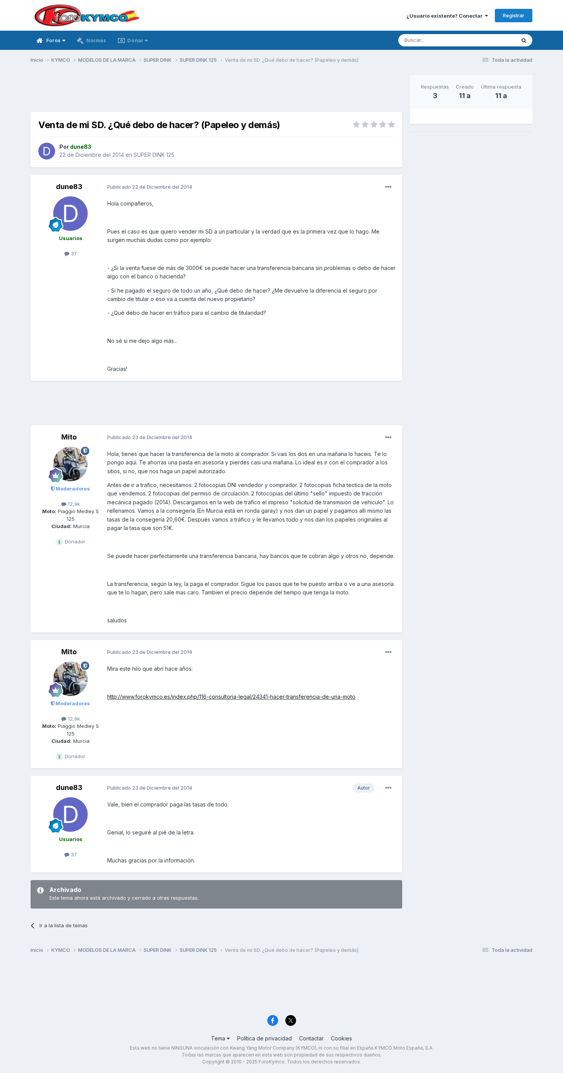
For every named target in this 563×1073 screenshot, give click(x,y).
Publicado (149, 187)
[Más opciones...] (388, 187)
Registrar (513, 15)
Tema (219, 1038)
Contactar (311, 1038)
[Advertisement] (216, 92)
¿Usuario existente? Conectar (445, 16)
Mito (69, 437)
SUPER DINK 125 (154, 154)
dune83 (69, 187)
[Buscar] (524, 40)
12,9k (73, 504)
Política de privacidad (264, 1038)
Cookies (341, 1038)
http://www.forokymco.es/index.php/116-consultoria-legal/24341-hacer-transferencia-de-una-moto (231, 696)
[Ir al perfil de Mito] (70, 464)
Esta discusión (489, 40)
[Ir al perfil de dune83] (46, 151)
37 (73, 253)
